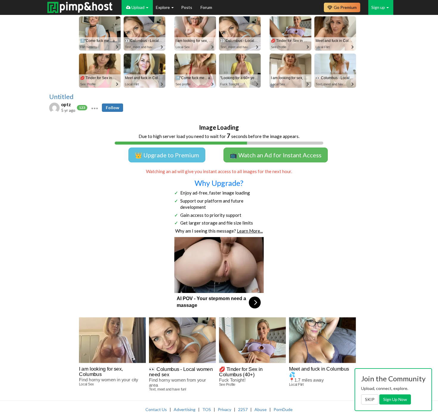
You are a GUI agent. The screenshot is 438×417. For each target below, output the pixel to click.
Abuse (260, 409)
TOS (206, 409)
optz (66, 104)
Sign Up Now (395, 399)
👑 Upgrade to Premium (167, 155)
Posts (187, 7)
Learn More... (250, 230)
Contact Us (156, 409)
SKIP (370, 399)
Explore (163, 7)
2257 (243, 409)
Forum (206, 7)
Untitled (61, 96)
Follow (112, 107)
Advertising (184, 409)
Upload (138, 7)
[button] (94, 108)
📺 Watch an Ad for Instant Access (275, 155)
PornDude (283, 409)
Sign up (378, 7)
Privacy (224, 409)
